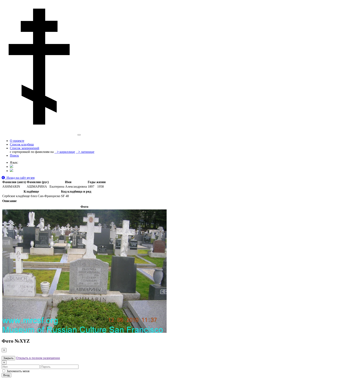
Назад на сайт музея (20, 177)
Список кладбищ (22, 144)
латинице (86, 152)
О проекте (17, 140)
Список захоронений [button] (24, 148)
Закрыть (8, 358)
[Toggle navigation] (79, 134)
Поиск (14, 155)
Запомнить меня (17, 371)
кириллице (66, 152)
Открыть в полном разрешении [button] (38, 358)
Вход (6, 375)
